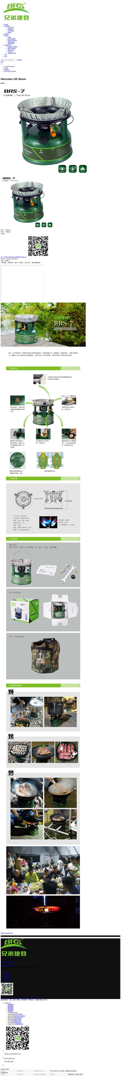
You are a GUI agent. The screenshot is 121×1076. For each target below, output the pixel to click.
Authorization (12, 53)
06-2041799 (18, 1017)
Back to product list (7, 933)
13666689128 (18, 1024)
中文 (5, 54)
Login (8, 998)
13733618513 (16, 1022)
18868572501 (17, 1021)
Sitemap (3, 998)
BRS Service (12, 48)
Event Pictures (12, 40)
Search (19, 60)
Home (6, 24)
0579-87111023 (17, 1014)
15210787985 (16, 1019)
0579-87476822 (20, 1016)
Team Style (11, 42)
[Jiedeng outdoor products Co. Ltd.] (17, 21)
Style (9, 37)
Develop (10, 29)
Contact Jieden (12, 46)
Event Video (12, 38)
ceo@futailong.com (7, 965)
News (9, 32)
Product (6, 34)
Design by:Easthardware (18, 998)
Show (6, 35)
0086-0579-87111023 (7, 962)
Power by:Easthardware (33, 998)
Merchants (11, 50)
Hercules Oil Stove (10, 71)
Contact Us (7, 45)
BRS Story (11, 43)
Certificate (11, 31)
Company (11, 27)
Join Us (10, 51)
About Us (7, 26)
